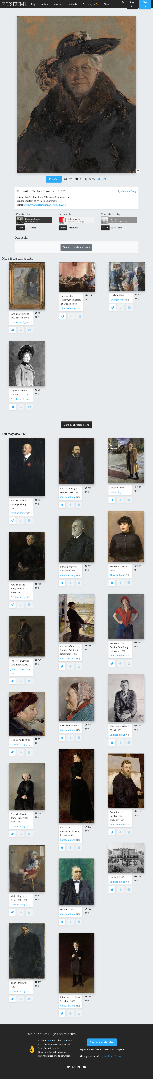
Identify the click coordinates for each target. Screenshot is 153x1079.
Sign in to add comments (76, 247)
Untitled (64, 909)
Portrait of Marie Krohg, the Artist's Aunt (19, 818)
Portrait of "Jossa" (119, 566)
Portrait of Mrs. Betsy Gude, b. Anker (18, 588)
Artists (44, 4)
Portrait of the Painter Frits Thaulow (117, 816)
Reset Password (116, 1056)
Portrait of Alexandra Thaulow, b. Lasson (70, 831)
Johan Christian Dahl (20, 669)
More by (76, 424)
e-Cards (73, 4)
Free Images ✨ (90, 4)
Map (33, 4)
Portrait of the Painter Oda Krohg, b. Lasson (119, 647)
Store (106, 4)
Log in (103, 1056)
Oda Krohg (115, 492)
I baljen (114, 295)
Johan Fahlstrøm (18, 982)
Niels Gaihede (17, 739)
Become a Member (102, 1042)
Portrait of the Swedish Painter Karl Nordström (70, 650)
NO (28, 322)
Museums (58, 4)
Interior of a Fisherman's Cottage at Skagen (71, 300)
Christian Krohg (128, 191)
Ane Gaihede (66, 725)
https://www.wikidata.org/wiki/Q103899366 (44, 204)
